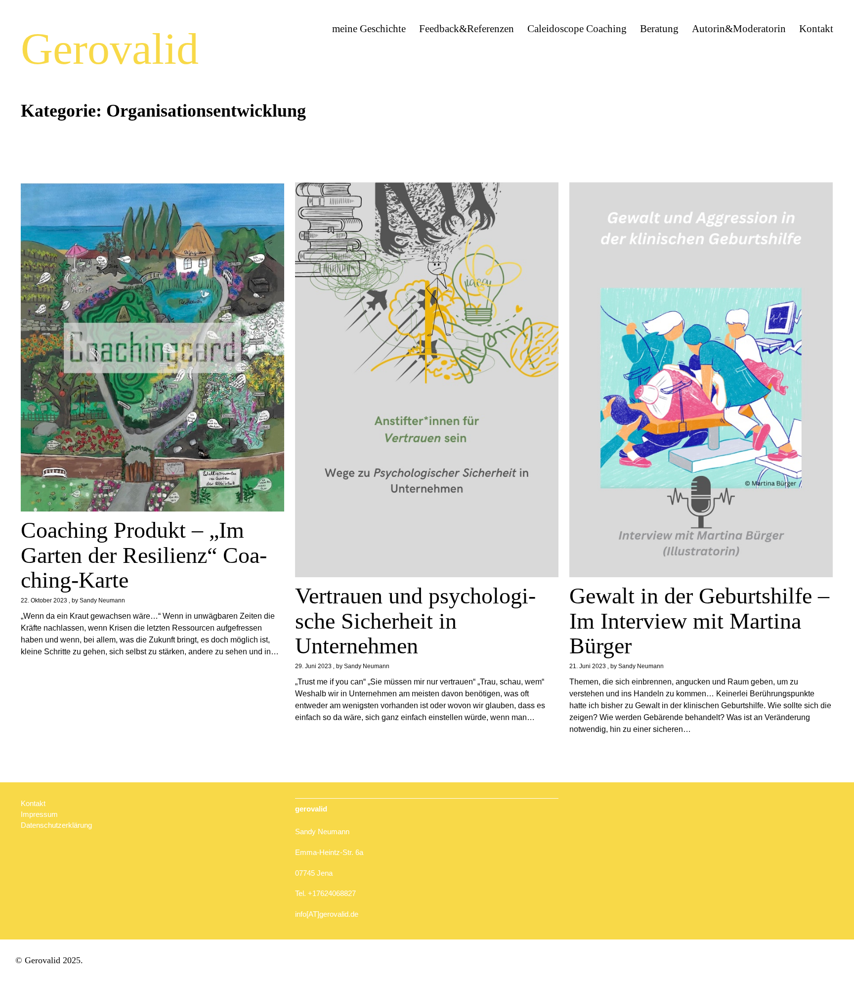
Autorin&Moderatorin (739, 29)
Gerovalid (110, 48)
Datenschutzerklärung (56, 825)
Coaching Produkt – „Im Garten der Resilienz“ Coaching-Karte (144, 555)
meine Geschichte (369, 29)
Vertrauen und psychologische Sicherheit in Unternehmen (415, 620)
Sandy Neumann (102, 600)
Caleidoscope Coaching (577, 29)
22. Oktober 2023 (44, 600)
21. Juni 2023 (587, 666)
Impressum (39, 814)
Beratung (659, 29)
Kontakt (816, 29)
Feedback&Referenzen (466, 29)
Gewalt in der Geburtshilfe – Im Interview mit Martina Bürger (699, 620)
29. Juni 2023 (313, 666)
